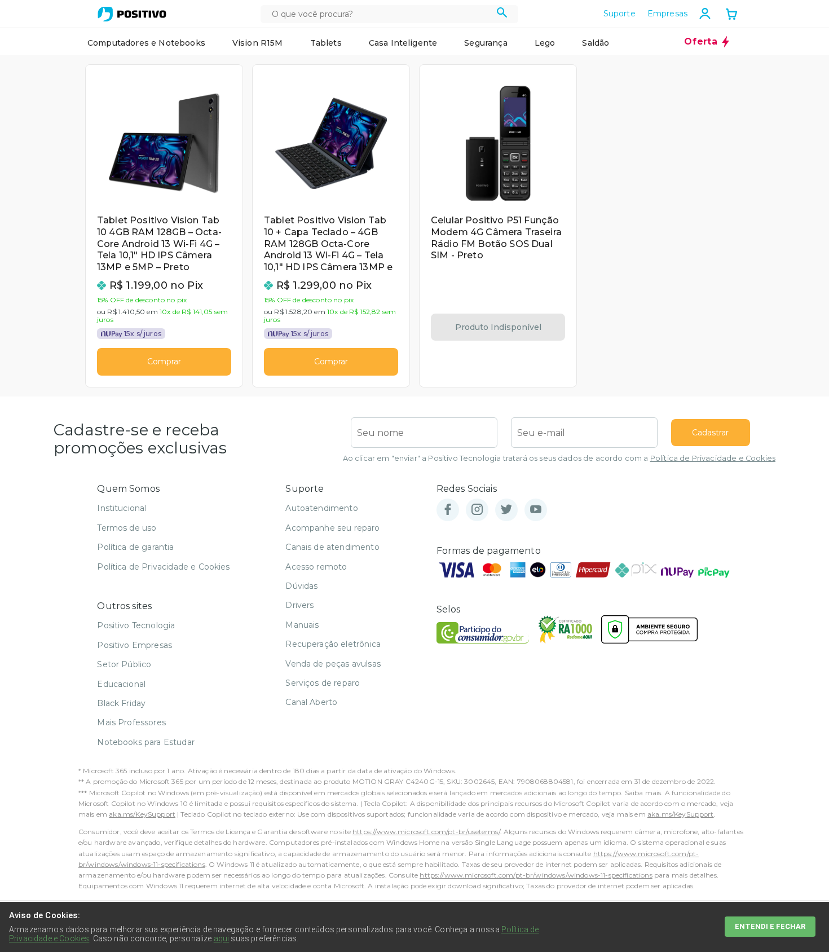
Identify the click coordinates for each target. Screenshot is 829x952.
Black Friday (121, 703)
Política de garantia (135, 547)
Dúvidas (301, 586)
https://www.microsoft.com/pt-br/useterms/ (426, 831)
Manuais (302, 625)
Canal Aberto (311, 702)
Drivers (299, 605)
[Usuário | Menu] (705, 13)
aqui (222, 938)
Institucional (121, 508)
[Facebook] (447, 510)
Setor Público (124, 664)
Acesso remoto (316, 567)
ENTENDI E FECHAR (770, 926)
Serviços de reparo (322, 683)
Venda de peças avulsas (333, 664)
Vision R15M (257, 43)
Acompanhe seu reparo (332, 528)
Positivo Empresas (134, 645)
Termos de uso (126, 528)
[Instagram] (477, 510)
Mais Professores (131, 722)
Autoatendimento (321, 508)
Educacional (121, 684)
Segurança (485, 43)
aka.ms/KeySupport (142, 814)
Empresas (667, 13)
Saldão (595, 43)
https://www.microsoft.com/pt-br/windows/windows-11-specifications (536, 875)
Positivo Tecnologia (136, 625)
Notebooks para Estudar (146, 742)
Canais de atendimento (332, 547)
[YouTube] (535, 510)
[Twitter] (506, 510)
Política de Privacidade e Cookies (712, 458)
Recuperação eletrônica (333, 644)
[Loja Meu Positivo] (132, 14)
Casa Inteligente (403, 43)
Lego (545, 43)
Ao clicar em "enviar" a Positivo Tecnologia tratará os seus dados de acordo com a (559, 458)
